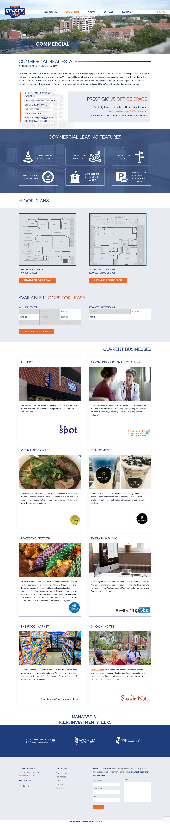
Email (95, 796)
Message (127, 780)
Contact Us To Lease (36, 331)
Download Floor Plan (37, 280)
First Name (97, 781)
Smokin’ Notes (97, 670)
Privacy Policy (97, 822)
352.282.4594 (25, 780)
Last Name (97, 788)
